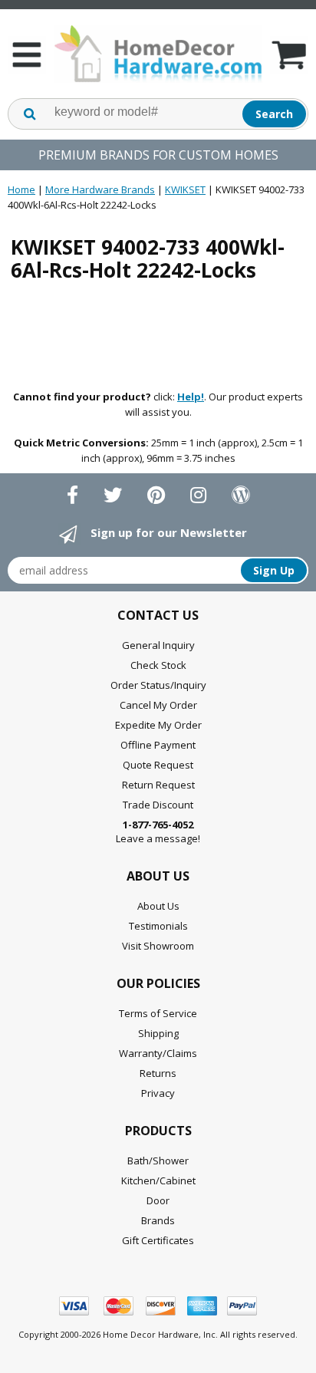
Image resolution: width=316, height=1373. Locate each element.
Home (21, 189)
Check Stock (158, 665)
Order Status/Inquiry (158, 685)
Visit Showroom (158, 946)
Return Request (158, 785)
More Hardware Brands (100, 189)
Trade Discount (158, 805)
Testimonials (158, 926)
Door (158, 1200)
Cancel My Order (158, 705)
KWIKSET (185, 189)
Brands (158, 1220)
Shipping (158, 1033)
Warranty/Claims (158, 1053)
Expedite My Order (158, 725)
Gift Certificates (158, 1240)
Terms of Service (158, 1013)
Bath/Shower (158, 1160)
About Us (158, 906)
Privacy (158, 1093)
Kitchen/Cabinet (158, 1180)
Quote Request (158, 765)
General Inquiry (158, 645)
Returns (158, 1073)
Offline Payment (158, 745)
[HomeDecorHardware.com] (158, 54)
